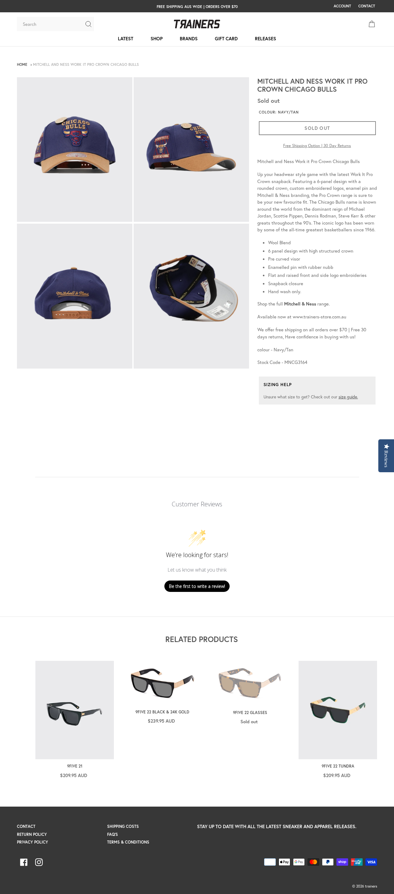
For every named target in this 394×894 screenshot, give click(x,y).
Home (22, 64)
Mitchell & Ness (300, 304)
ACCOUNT (342, 5)
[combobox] (50, 24)
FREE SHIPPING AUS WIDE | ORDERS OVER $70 (197, 6)
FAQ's (112, 834)
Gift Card (226, 38)
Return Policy (32, 834)
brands (189, 38)
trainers (371, 886)
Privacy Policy (32, 842)
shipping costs (123, 826)
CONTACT (366, 5)
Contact (26, 826)
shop (157, 38)
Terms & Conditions (128, 842)
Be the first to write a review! (197, 586)
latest (125, 38)
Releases (265, 38)
